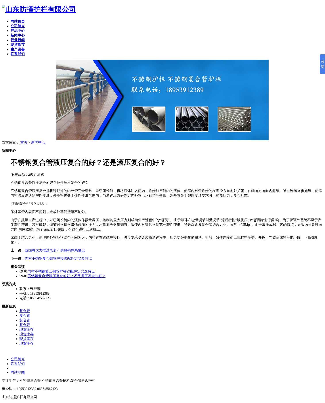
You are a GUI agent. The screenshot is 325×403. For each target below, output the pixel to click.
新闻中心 (38, 142)
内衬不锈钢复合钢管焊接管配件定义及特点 (58, 258)
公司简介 (18, 359)
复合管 (24, 311)
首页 (23, 142)
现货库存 (26, 329)
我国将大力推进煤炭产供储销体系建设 (55, 250)
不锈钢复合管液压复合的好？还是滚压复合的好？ (66, 276)
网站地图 (18, 372)
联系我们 (18, 364)
